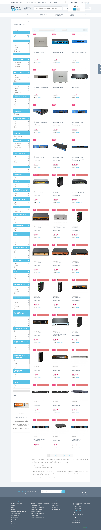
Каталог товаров (18, 14)
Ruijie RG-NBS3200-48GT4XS (77, 367)
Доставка (33, 2)
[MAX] (76, 517)
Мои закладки (55, 507)
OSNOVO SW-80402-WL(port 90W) (59, 227)
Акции (39, 2)
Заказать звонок (77, 510)
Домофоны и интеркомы (72, 15)
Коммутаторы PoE (37, 55)
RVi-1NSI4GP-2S (37, 367)
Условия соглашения (16, 513)
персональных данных (44, 494)
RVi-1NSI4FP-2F (56, 297)
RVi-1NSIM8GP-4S (75, 332)
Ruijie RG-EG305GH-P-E (38, 402)
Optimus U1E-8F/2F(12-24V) (38, 262)
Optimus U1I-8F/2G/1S (57, 262)
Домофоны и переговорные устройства (40, 503)
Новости (44, 2)
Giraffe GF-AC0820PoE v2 (38, 192)
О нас (12, 507)
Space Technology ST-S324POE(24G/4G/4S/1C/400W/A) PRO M (79, 89)
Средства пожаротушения (37, 519)
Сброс (21, 390)
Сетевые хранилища (36, 511)
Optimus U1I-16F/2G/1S (76, 262)
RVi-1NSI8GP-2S (75, 227)
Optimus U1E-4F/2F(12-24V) (38, 227)
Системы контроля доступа (43, 15)
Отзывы (50, 2)
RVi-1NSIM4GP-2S (56, 192)
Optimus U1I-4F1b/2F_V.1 (76, 297)
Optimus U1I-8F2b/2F (37, 332)
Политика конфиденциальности (18, 511)
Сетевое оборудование (36, 509)
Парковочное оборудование (37, 507)
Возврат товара (14, 517)
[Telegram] (74, 517)
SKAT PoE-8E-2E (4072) (57, 437)
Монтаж (22, 2)
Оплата (28, 2)
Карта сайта (14, 519)
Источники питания (35, 505)
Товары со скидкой (15, 525)
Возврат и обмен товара (16, 503)
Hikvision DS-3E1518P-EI (76, 402)
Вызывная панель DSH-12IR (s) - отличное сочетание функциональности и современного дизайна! (21, 416)
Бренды (86, 14)
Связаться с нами (15, 515)
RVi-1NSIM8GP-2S (37, 297)
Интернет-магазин (17, 21)
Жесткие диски (34, 515)
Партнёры (13, 523)
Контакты (56, 2)
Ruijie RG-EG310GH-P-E (57, 402)
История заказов (55, 505)
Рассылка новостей (56, 509)
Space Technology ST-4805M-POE (78, 192)
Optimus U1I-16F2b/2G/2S (57, 367)
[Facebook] (83, 493)
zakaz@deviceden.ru (84, 1)
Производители (14, 521)
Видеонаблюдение (31, 14)
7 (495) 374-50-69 (77, 506)
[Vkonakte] (86, 493)
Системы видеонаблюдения (37, 513)
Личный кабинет (55, 503)
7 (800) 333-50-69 (84, 2)
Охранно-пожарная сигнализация (59, 15)
